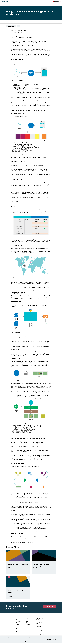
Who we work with (19, 622)
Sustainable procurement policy (40, 628)
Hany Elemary (15, 30)
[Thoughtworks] (5, 1)
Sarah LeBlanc (23, 30)
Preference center (29, 618)
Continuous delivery (11, 26)
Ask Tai (59, 3)
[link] (49, 606)
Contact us (18, 631)
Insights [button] (22, 3)
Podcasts (28, 624)
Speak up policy (39, 630)
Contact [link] (40, 3)
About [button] (36, 3)
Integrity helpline (39, 626)
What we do (18, 619)
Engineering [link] (27, 3)
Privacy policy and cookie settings (39, 619)
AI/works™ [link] (9, 3)
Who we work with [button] (15, 3)
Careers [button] (32, 3)
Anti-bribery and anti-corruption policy (40, 632)
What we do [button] (4, 3)
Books (27, 622)
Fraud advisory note (40, 634)
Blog (18, 26)
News (17, 625)
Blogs (27, 621)
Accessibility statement (40, 620)
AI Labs (17, 624)
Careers (17, 629)
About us (18, 618)
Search (54, 3)
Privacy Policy (25, 641)
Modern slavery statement (39, 623)
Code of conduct (39, 624)
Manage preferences (51, 639)
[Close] (60, 637)
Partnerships (18, 621)
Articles (27, 619)
